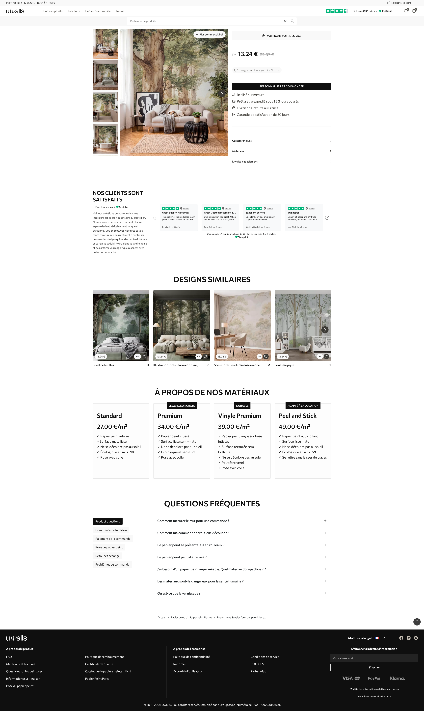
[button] (222, 93)
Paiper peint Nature (200, 617)
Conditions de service (265, 656)
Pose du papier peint (19, 686)
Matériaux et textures (20, 664)
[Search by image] (285, 21)
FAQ (9, 656)
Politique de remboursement (104, 656)
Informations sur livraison (23, 678)
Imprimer (179, 664)
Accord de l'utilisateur (187, 671)
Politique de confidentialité (191, 656)
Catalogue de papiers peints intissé (108, 671)
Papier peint (178, 617)
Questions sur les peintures (24, 671)
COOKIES (257, 664)
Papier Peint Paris (97, 678)
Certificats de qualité (99, 664)
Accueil (162, 617)
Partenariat (258, 671)
